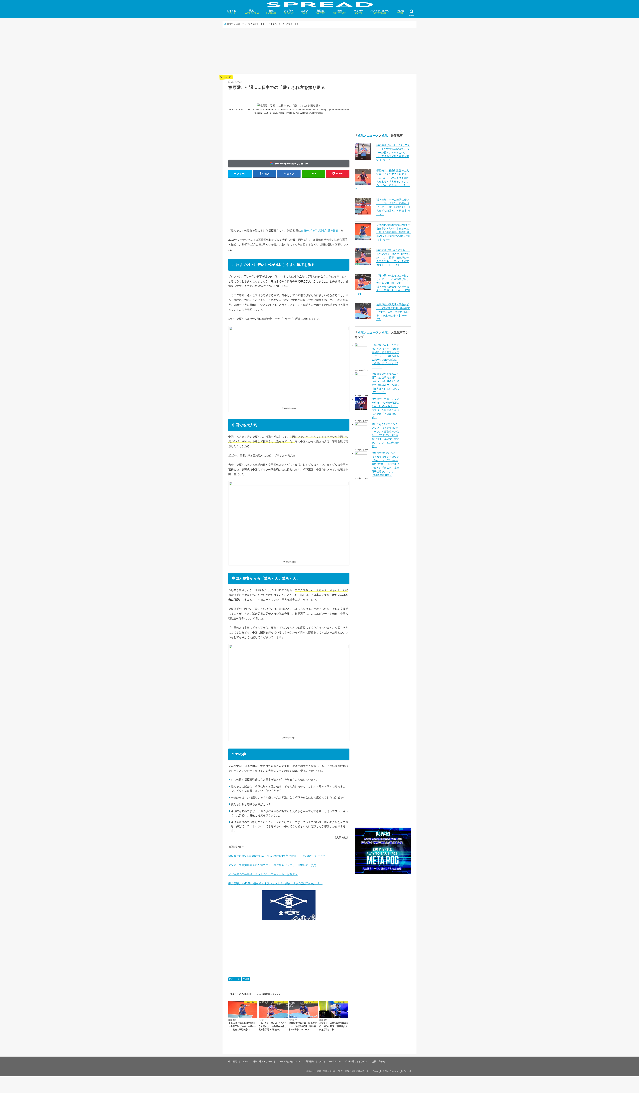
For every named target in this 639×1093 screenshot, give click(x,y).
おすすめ (231, 11)
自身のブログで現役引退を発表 (319, 230)
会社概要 (232, 1061)
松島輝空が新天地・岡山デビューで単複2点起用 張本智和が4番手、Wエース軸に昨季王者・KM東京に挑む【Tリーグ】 (393, 312)
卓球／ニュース (368, 135)
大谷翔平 (289, 11)
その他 (400, 11)
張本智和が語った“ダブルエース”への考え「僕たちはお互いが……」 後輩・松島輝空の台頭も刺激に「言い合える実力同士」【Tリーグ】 (393, 257)
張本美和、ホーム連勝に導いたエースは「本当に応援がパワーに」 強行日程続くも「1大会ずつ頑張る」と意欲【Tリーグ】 (393, 207)
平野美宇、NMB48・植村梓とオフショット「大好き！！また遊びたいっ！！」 (275, 883)
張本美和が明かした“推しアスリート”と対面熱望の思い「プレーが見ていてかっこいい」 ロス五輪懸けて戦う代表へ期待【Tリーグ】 (393, 152)
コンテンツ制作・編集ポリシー (257, 1061)
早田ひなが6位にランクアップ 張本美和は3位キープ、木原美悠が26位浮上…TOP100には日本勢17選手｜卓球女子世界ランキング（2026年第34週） (386, 435)
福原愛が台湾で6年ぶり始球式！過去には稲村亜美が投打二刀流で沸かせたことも (277, 855)
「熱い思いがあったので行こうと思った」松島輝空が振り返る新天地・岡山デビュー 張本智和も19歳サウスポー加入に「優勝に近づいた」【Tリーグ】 (385, 356)
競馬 (251, 11)
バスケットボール (380, 11)
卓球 (339, 11)
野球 (271, 11)
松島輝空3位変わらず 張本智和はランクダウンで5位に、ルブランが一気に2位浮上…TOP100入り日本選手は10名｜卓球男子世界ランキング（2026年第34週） (386, 464)
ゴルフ (304, 11)
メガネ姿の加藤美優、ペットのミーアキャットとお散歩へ (263, 874)
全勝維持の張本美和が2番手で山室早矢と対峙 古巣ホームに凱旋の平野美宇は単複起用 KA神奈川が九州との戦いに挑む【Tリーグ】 (393, 232)
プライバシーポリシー (330, 1061)
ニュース (236, 979)
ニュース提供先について (289, 1061)
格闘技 (320, 11)
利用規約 (310, 1061)
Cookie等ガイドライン (356, 1061)
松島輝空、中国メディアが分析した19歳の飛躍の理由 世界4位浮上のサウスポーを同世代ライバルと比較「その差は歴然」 (385, 408)
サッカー (358, 11)
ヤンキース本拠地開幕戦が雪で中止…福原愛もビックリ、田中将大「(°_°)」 (273, 865)
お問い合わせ (378, 1061)
